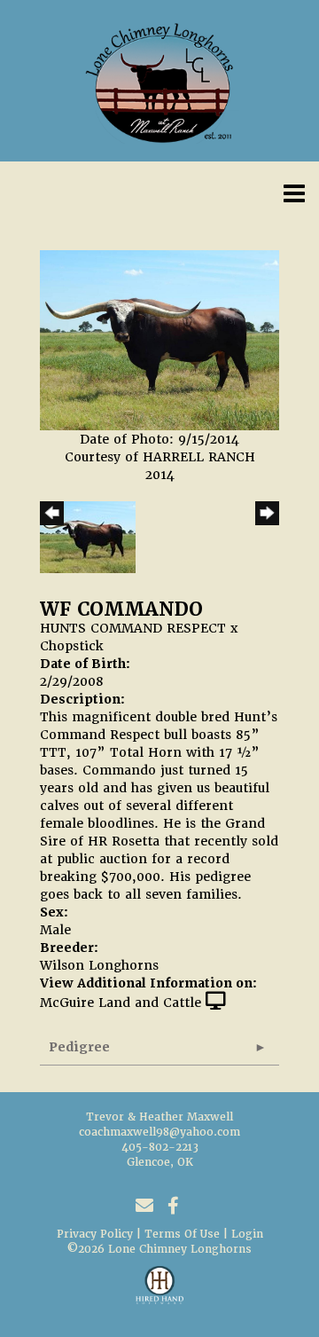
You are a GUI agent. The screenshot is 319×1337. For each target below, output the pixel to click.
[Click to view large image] (159, 340)
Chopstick (72, 646)
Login (247, 1234)
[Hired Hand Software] (160, 1292)
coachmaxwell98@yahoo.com (159, 1132)
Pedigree (79, 1047)
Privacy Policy (95, 1234)
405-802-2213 (159, 1147)
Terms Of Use (182, 1234)
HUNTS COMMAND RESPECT (133, 628)
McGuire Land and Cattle (120, 1003)
